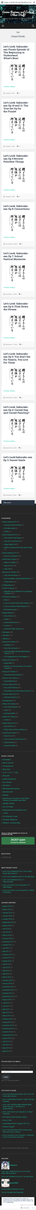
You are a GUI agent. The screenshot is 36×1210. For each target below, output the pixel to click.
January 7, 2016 (10, 93)
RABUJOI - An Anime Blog (11, 823)
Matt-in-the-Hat (8, 763)
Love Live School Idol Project (14, 739)
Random (5, 639)
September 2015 (8, 996)
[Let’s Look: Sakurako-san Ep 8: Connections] (17, 222)
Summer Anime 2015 (10, 684)
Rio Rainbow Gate (10, 609)
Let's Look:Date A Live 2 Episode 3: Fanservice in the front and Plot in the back (18, 1136)
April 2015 (6, 1012)
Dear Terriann (7, 782)
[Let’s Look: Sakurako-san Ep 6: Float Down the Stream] (17, 323)
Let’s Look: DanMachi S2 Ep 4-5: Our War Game (18, 877)
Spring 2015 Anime (9, 642)
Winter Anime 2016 (9, 723)
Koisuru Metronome (11, 622)
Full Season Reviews (9, 597)
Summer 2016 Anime (10, 678)
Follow (6, 1077)
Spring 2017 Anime (9, 672)
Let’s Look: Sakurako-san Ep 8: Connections (16, 207)
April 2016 (6, 974)
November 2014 (8, 1029)
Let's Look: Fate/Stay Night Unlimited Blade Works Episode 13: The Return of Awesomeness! (17, 1107)
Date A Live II (8, 566)
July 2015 (6, 1003)
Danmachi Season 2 (11, 697)
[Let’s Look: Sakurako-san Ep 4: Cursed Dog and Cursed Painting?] (17, 426)
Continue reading (9, 87)
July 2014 (6, 1041)
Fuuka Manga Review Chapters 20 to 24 (16, 1123)
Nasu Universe (9, 742)
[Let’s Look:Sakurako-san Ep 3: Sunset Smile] (17, 473)
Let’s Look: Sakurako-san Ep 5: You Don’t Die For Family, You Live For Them (16, 358)
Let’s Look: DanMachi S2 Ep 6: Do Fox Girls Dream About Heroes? (17, 872)
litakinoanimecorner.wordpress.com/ (15, 810)
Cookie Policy (10, 1202)
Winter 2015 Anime (9, 704)
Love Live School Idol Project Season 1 (17, 603)
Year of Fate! (7, 1120)
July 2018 (6, 929)
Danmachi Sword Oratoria (12, 525)
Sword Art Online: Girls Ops (13, 629)
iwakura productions (9, 779)
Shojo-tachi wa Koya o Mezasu (14, 729)
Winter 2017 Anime (9, 717)
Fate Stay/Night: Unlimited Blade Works (17, 578)
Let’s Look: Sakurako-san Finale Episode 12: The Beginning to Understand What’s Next (16, 52)
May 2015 (6, 1009)
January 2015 (7, 1022)
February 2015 (8, 1019)
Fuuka (6, 531)
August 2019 (7, 906)
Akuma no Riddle (9, 562)
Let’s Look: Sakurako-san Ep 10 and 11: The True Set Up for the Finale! (16, 107)
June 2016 (6, 967)
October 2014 (7, 1032)
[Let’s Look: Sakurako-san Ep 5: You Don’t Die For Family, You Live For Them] (17, 376)
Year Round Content (9, 733)
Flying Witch (8, 663)
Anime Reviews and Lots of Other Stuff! (18, 13)
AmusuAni (6, 776)
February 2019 (8, 913)
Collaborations (7, 585)
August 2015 (7, 1000)
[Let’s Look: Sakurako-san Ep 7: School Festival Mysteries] (17, 272)
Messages (6, 632)
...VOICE (5, 813)
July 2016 (6, 964)
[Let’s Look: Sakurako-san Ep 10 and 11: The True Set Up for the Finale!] (17, 124)
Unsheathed (7, 760)
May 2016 (6, 971)
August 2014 (7, 1038)
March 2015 (7, 1016)
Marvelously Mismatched (11, 789)
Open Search (32, 26)
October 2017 (7, 945)
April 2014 (6, 1051)
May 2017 (6, 951)
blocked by (20, 841)
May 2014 (6, 1048)
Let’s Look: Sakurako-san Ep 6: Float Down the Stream (16, 306)
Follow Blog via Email (10, 1061)
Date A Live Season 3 (11, 556)
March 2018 (7, 935)
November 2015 (8, 990)
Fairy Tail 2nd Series (11, 575)
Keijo (6, 600)
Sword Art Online (9, 746)
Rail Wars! (6, 635)
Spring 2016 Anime (9, 660)
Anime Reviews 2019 (10, 553)
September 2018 (8, 922)
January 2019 (7, 916)
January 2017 (7, 958)
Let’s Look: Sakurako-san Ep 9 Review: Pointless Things (16, 158)
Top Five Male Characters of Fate (12, 1189)
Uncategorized (7, 701)
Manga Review (7, 613)
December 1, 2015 (11, 294)
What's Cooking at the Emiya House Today (18, 547)
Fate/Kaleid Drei (9, 681)
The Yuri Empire (8, 807)
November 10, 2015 (11, 397)
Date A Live (8, 736)
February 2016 (8, 980)
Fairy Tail (7, 569)
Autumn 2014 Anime (10, 572)
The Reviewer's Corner (10, 816)
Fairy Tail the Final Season (13, 538)
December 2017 (8, 942)
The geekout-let (8, 766)
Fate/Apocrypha (9, 528)
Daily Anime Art (8, 792)
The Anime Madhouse (10, 820)
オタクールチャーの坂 (10, 772)
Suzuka (6, 625)
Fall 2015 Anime (8, 588)
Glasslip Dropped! (8, 1127)
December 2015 (8, 987)
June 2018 (6, 932)
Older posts (7, 503)
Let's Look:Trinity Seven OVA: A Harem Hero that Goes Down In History (17, 1131)
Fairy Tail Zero (9, 616)
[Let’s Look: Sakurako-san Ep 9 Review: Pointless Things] (17, 175)
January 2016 (7, 983)
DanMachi (7, 645)
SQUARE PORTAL (8, 803)
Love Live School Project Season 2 (16, 606)
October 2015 (7, 993)
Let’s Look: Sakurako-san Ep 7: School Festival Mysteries (16, 256)
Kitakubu (5, 795)
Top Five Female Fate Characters (12, 1192)
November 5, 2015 (11, 448)
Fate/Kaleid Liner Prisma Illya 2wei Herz (17, 691)
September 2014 (8, 1035)
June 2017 (6, 948)
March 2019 (7, 909)
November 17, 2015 (11, 344)
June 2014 (6, 1045)
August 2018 (7, 926)
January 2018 (7, 938)
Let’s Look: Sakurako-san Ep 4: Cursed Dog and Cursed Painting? (16, 409)
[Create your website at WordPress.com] (18, 2)
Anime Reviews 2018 (10, 535)
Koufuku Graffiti (9, 713)
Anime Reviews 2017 (10, 522)
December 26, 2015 (11, 244)
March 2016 (7, 977)
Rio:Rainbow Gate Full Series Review (15, 1117)
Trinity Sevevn (8, 582)
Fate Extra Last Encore (12, 541)
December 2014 (8, 1025)
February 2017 (8, 955)
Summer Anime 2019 (10, 694)
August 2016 (7, 961)
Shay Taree (6, 769)
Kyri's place (6, 785)
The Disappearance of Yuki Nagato (15, 657)
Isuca (6, 710)
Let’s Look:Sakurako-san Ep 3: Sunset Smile (17, 459)
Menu (3, 26)
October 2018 (7, 919)
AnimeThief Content (9, 559)
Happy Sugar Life (10, 544)
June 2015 (6, 1006)
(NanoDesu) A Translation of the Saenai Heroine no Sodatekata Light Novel (16, 799)
